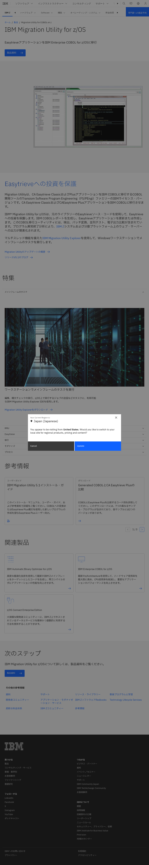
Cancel (33, 446)
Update (80, 446)
